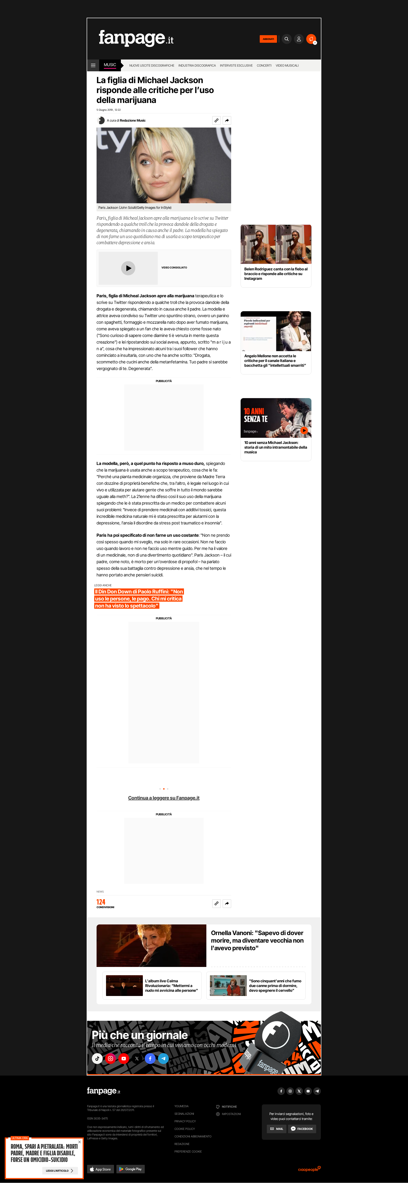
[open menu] (93, 65)
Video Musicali (287, 65)
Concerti (264, 65)
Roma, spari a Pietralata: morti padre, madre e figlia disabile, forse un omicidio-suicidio (44, 1153)
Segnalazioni (184, 1113)
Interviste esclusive (236, 65)
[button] (227, 120)
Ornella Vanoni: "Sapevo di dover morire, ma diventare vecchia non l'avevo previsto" (257, 940)
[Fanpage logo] (130, 39)
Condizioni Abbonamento (193, 1136)
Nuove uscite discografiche (151, 65)
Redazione (182, 1144)
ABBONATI (268, 39)
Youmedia (181, 1106)
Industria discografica (197, 65)
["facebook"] (150, 1058)
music (110, 64)
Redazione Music (133, 120)
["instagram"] (110, 1058)
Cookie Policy (184, 1129)
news (100, 891)
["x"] (137, 1058)
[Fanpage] (103, 1091)
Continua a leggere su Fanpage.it (164, 798)
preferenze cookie (188, 1151)
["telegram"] (163, 1058)
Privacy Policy (185, 1121)
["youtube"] (123, 1058)
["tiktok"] (97, 1058)
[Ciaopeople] (309, 1170)
